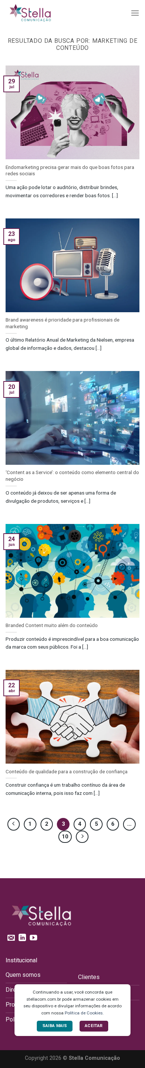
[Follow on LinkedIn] (22, 938)
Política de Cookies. (84, 1013)
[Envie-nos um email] (11, 938)
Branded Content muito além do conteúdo (52, 625)
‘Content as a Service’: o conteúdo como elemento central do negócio (72, 475)
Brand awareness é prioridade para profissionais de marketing (62, 323)
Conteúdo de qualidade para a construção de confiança (67, 771)
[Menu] (134, 13)
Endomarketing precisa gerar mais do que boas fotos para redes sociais (70, 170)
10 (65, 836)
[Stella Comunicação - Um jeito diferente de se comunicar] (43, 13)
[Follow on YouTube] (33, 938)
